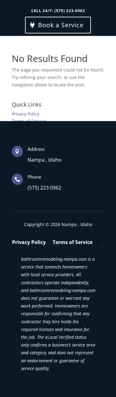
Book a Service (60, 25)
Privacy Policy (25, 114)
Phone (34, 177)
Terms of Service (72, 243)
